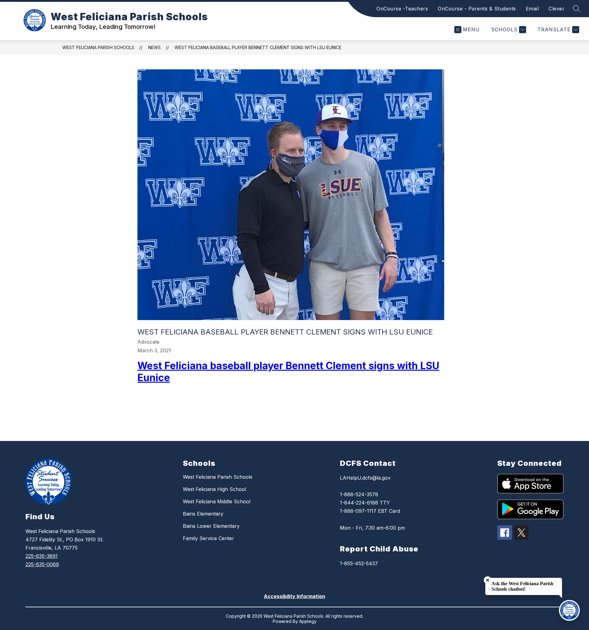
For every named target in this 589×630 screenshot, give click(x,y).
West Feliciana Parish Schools (98, 47)
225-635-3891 (41, 556)
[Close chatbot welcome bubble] (487, 580)
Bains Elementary (203, 514)
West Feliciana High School (214, 489)
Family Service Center (208, 538)
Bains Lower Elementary (211, 526)
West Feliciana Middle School (216, 501)
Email (532, 9)
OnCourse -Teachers (402, 9)
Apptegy (308, 621)
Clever (556, 9)
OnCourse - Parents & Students (477, 9)
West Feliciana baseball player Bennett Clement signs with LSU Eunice (258, 47)
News (154, 47)
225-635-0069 (42, 564)
